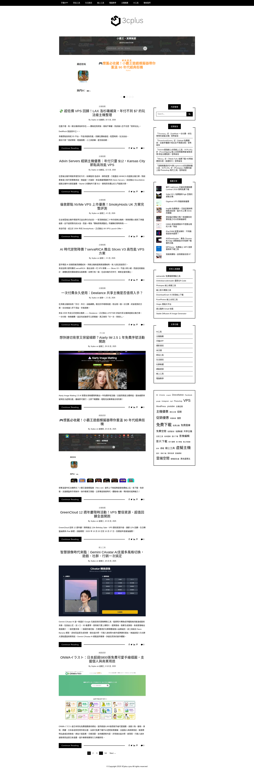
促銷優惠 (162, 417)
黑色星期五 (185, 459)
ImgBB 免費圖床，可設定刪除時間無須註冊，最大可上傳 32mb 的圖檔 (179, 210)
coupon (168, 395)
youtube (171, 406)
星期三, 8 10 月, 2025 (107, 666)
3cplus (128, 70)
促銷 (179, 411)
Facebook (188, 395)
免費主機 (176, 425)
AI (157, 395)
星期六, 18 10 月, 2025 (107, 561)
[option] (127, 65)
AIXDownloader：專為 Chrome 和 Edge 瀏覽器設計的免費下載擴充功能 (179, 240)
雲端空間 (162, 458)
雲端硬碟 (178, 453)
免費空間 (161, 431)
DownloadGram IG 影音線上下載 (169, 295)
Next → (113, 753)
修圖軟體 (173, 418)
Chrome (162, 395)
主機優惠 (162, 411)
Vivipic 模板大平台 (163, 304)
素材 (157, 448)
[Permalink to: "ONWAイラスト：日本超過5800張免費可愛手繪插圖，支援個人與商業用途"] (102, 696)
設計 (157, 453)
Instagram (165, 401)
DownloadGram (165, 140)
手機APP (64, 3)
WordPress (161, 406)
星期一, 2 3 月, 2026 (107, 298)
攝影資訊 (160, 346)
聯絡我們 (147, 3)
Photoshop (178, 401)
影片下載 (161, 441)
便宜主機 (173, 412)
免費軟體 (179, 431)
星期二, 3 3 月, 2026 (107, 258)
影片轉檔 (179, 442)
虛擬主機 (183, 448)
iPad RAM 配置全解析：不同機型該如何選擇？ (178, 232)
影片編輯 (172, 442)
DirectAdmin (178, 395)
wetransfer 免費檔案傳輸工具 (168, 276)
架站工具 (76, 3)
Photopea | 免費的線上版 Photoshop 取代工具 (174, 169)
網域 (162, 448)
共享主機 (188, 431)
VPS (186, 400)
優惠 (179, 418)
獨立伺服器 (186, 442)
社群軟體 (160, 364)
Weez (160, 159)
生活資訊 (88, 3)
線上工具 (100, 3)
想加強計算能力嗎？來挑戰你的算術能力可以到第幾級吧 (179, 218)
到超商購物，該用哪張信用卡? (178, 254)
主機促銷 (179, 406)
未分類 (159, 350)
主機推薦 (124, 3)
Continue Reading (70, 148)
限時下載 (163, 453)
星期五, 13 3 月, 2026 (107, 170)
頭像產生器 (175, 459)
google (158, 401)
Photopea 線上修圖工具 (166, 285)
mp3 (171, 401)
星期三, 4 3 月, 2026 (107, 213)
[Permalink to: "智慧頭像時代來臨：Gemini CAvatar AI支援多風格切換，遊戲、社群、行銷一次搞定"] (102, 591)
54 (106, 753)
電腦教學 (112, 3)
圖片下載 (175, 436)
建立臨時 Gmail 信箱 (164, 309)
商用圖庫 (167, 436)
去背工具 (159, 436)
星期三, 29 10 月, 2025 (107, 346)
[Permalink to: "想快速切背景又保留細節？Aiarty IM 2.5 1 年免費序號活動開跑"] (102, 370)
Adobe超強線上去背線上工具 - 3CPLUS (175, 150)
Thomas (161, 134)
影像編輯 (184, 436)
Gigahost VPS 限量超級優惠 (177, 201)
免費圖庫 (185, 425)
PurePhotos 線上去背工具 (167, 299)
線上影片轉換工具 (163, 290)
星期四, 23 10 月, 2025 (107, 429)
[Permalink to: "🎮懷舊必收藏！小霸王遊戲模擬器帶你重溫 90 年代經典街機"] (102, 458)
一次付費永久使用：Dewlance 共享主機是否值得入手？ (102, 293)
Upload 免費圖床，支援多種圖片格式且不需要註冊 (173, 141)
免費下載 (164, 425)
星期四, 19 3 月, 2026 (107, 120)
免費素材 (170, 431)
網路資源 (127, 60)
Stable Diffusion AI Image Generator (171, 313)
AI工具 (136, 3)
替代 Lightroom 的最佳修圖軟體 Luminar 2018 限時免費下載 (179, 188)
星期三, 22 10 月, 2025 (107, 521)
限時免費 (171, 453)
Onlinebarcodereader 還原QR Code (171, 281)
